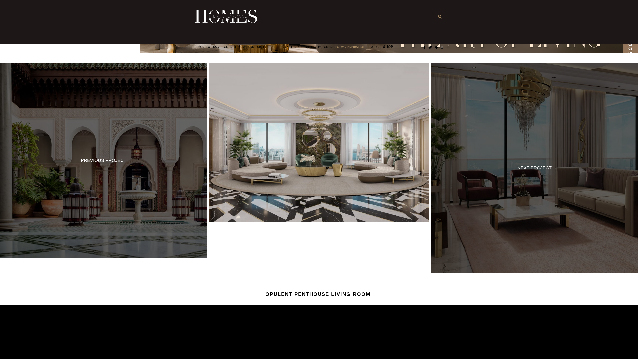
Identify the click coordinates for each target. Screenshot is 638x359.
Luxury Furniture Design (254, 46)
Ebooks (374, 46)
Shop (388, 47)
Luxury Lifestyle (290, 46)
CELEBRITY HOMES (319, 46)
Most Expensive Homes (215, 46)
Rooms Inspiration (350, 46)
